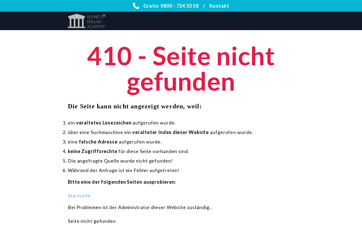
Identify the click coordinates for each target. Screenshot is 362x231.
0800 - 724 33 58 (179, 6)
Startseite (79, 195)
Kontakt (219, 6)
